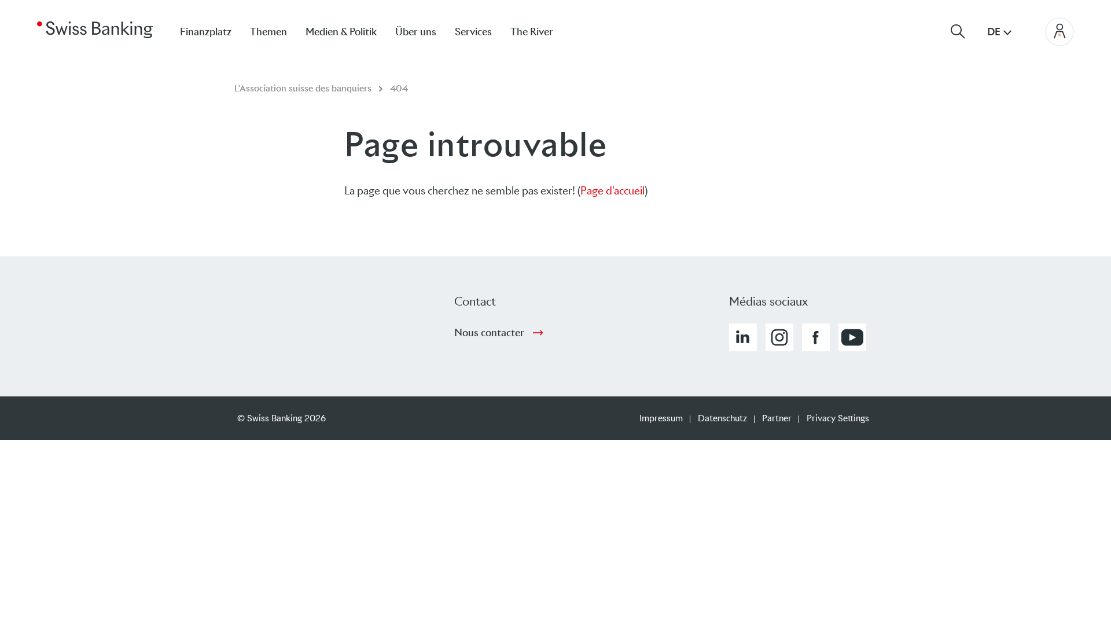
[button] (743, 337)
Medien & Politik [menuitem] (341, 31)
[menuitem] (541, 31)
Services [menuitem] (473, 31)
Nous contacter (489, 332)
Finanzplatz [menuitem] (205, 31)
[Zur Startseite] (95, 29)
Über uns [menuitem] (415, 31)
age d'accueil (616, 190)
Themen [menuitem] (268, 31)
